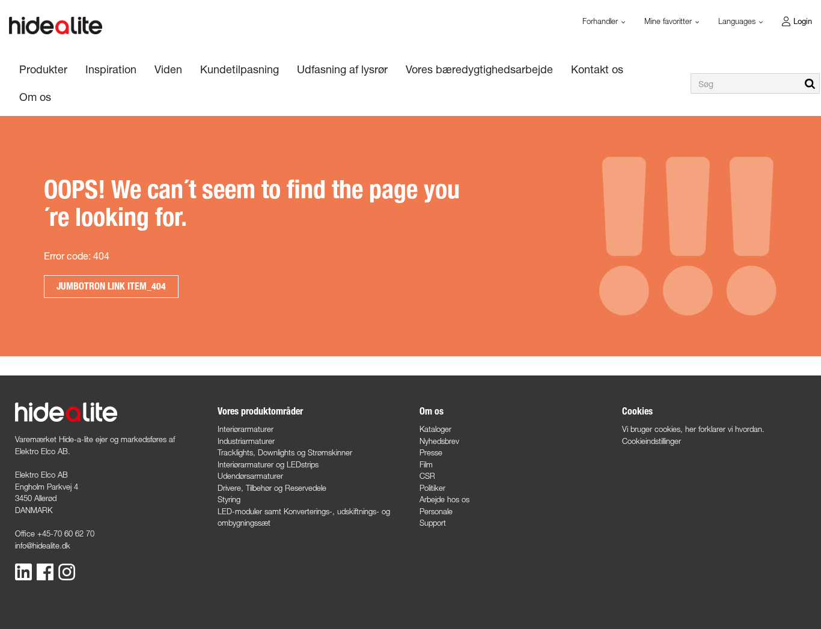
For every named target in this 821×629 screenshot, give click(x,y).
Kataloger (435, 429)
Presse (431, 452)
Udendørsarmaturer (250, 476)
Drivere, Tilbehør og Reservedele (272, 488)
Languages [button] (738, 21)
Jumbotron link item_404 (111, 286)
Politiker (432, 488)
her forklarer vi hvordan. (725, 429)
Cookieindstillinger (651, 441)
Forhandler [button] (601, 21)
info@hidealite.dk (42, 545)
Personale (436, 511)
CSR (427, 476)
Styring (229, 499)
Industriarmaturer (246, 441)
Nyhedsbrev (439, 441)
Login (802, 21)
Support (433, 522)
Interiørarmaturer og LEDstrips (268, 464)
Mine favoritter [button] (669, 21)
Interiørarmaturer (245, 429)
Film (426, 464)
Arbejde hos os (444, 499)
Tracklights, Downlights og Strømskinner (285, 452)
